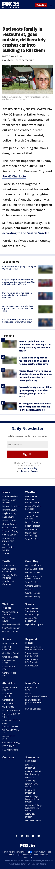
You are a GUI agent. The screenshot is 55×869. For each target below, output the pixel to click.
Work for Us (8, 707)
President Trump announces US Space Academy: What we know (17, 320)
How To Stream (9, 643)
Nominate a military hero (8, 539)
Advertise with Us (10, 726)
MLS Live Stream (33, 820)
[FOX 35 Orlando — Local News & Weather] (10, 4)
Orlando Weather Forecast (33, 507)
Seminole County (10, 531)
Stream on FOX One (32, 759)
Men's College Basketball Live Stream (32, 799)
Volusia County (9, 534)
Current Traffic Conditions (9, 570)
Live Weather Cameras (31, 497)
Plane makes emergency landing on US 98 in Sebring (19, 267)
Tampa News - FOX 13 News (32, 654)
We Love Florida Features (10, 613)
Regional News (31, 640)
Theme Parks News (8, 619)
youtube (33, 836)
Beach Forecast (32, 522)
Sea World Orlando (11, 628)
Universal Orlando (10, 631)
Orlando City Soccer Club (31, 619)
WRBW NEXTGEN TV (10, 731)
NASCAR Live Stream (31, 785)
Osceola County (9, 527)
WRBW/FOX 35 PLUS (9, 737)
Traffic (6, 561)
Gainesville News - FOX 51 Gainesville (34, 648)
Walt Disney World (11, 624)
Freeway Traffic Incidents (9, 576)
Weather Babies (32, 572)
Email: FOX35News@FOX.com (36, 695)
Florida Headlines (10, 496)
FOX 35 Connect (33, 708)
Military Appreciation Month (8, 547)
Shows (6, 639)
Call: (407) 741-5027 (32, 688)
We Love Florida (33, 565)
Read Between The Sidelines (32, 609)
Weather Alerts (32, 502)
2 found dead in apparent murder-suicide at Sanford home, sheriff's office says (34, 360)
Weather (31, 492)
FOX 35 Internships (11, 710)
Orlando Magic (32, 614)
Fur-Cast (29, 589)
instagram (27, 836)
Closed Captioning (11, 742)
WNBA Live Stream (30, 815)
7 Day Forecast (32, 512)
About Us (8, 683)
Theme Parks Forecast (31, 517)
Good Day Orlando (11, 653)
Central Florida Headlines (9, 501)
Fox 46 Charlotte (14, 176)
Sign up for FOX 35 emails (11, 715)
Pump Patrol (8, 565)
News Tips (32, 683)
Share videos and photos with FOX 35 (33, 702)
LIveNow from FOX (9, 668)
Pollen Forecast (32, 525)
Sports (29, 604)
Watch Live (41, 5)
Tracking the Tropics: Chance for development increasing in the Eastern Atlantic (35, 406)
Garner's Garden (33, 585)
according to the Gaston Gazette (25, 233)
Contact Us (7, 699)
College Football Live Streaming (33, 772)
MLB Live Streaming (30, 779)
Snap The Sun (31, 539)
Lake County (8, 516)
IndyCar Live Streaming (31, 791)
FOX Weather (31, 529)
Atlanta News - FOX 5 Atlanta (32, 660)
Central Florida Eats (9, 674)
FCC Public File (9, 746)
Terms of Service (29, 471)
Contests (8, 757)
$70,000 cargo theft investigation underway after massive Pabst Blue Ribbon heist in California (18, 282)
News (19, 56)
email (38, 836)
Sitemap (6, 553)
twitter (22, 836)
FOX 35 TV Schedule (7, 648)
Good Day (31, 561)
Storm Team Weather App (31, 534)
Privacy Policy (31, 468)
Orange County (9, 524)
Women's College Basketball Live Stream (33, 808)
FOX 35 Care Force (34, 568)
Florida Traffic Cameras (9, 582)
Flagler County (9, 513)
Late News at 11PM (8, 661)
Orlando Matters (10, 656)
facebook (16, 836)
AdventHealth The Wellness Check (33, 577)
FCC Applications (10, 749)
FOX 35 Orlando (9, 56)
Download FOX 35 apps (11, 721)
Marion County (9, 520)
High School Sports (34, 624)
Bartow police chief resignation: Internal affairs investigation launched (17, 295)
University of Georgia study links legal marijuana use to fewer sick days (17, 308)
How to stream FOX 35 (9, 688)
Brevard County (9, 509)
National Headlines (11, 506)
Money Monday (32, 596)
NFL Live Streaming (30, 766)
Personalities (8, 703)
